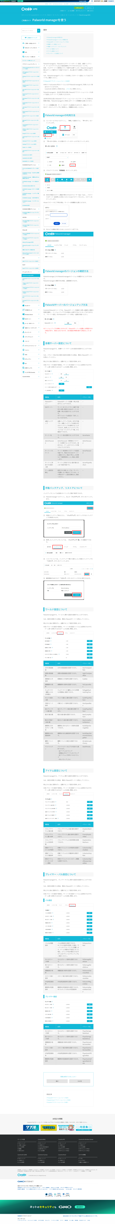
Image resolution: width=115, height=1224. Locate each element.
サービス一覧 (84, 4)
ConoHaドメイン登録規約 (27, 1169)
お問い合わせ (90, 10)
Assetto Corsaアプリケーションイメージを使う (59, 1100)
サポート (91, 4)
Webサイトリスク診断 (55, 1187)
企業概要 (83, 1171)
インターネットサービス (22, 1220)
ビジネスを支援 (41, 1220)
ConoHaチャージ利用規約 (39, 1169)
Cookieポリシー (77, 1171)
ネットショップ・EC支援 (32, 1220)
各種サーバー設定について (54, 44)
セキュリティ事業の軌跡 (77, 1189)
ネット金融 (71, 1220)
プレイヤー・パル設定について (55, 53)
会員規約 (19, 1169)
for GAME (66, 4)
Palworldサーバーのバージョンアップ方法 (58, 42)
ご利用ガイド (63, 10)
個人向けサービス (83, 1220)
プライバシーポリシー (68, 1171)
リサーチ (61, 1220)
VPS (50, 4)
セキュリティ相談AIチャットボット (67, 1187)
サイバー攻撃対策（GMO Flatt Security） (57, 1189)
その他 (88, 1220)
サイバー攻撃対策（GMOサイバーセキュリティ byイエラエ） (37, 1189)
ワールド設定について (53, 49)
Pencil (77, 4)
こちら (68, 89)
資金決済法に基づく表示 (40, 1171)
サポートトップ (25, 15)
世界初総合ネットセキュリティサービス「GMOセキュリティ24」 (29, 1187)
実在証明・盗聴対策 (21, 1189)
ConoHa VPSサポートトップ (37, 15)
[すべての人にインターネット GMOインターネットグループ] (104, 1)
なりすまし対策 (68, 1189)
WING (46, 4)
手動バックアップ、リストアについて (57, 46)
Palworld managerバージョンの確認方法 (58, 39)
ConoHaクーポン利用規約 (50, 1169)
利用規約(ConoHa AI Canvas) (78, 1169)
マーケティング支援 (54, 1220)
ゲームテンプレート (72, 15)
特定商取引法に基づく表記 (29, 1171)
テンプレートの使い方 (60, 15)
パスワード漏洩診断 (45, 1187)
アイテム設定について (53, 51)
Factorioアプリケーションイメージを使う (58, 1102)
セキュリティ (47, 1220)
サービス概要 (88, 1171)
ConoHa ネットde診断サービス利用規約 (64, 1169)
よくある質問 (71, 10)
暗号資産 (76, 1220)
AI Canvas (72, 4)
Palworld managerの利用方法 (55, 37)
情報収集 (66, 1220)
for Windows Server (57, 4)
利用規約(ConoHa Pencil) (90, 1169)
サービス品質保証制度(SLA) (51, 1171)
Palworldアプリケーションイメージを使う (57, 81)
